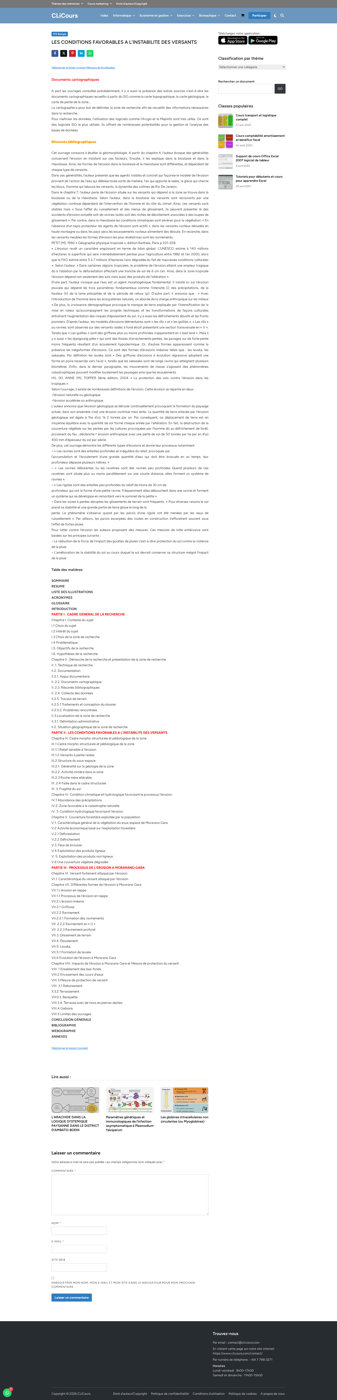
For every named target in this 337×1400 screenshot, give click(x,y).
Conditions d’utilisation (209, 1394)
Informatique (122, 15)
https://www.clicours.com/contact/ (237, 1353)
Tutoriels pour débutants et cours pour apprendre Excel (259, 178)
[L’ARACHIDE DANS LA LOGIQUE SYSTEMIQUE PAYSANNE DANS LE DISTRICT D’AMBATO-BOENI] (75, 1100)
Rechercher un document (236, 81)
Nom (56, 1223)
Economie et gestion (154, 15)
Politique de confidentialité (170, 1394)
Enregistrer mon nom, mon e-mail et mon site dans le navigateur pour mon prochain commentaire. (123, 1285)
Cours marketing (98, 3)
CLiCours (64, 15)
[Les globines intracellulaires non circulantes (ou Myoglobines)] (184, 1100)
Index (104, 15)
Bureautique (207, 15)
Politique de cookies (243, 1394)
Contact (230, 15)
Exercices (184, 15)
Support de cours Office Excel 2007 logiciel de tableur (257, 158)
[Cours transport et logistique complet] (225, 116)
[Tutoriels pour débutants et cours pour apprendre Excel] (225, 177)
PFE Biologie (59, 34)
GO (280, 88)
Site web (58, 1259)
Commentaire (63, 1171)
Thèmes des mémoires (65, 3)
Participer (259, 15)
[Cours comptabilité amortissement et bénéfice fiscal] (225, 136)
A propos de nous (273, 1394)
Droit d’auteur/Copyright (131, 3)
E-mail (57, 1241)
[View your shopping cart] (243, 16)
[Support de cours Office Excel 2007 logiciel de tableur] (225, 156)
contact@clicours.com (244, 1342)
